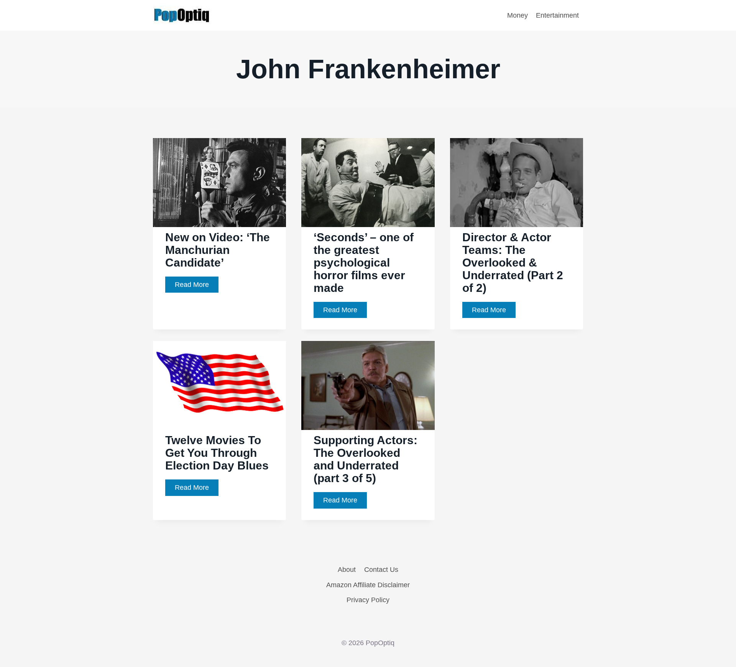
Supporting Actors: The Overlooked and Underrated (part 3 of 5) (365, 459)
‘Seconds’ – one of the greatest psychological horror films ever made (364, 262)
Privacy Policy (368, 600)
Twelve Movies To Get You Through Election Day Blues (217, 453)
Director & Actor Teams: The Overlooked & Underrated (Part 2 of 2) (512, 262)
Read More (197, 286)
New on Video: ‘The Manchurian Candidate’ (217, 250)
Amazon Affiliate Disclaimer (368, 585)
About (347, 569)
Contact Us (381, 569)
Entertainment (557, 15)
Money (517, 15)
